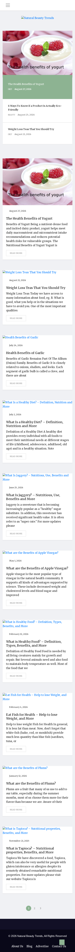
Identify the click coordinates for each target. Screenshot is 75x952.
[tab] (37, 88)
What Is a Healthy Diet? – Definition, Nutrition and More (34, 424)
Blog (29, 946)
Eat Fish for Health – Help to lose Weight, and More (31, 716)
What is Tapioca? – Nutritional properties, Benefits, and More (30, 850)
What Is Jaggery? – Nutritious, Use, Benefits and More (33, 497)
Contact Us (59, 946)
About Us (17, 946)
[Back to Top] (62, 942)
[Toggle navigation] (7, 5)
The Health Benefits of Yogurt (29, 218)
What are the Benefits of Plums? (31, 783)
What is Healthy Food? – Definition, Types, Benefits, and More (34, 643)
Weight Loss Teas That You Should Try (35, 288)
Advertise (42, 946)
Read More (16, 253)
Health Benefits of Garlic (25, 353)
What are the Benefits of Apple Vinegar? (37, 568)
